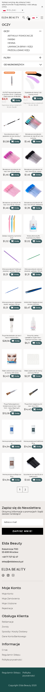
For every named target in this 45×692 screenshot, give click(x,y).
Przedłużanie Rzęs (19, 50)
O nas (5, 650)
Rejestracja (7, 608)
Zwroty (5, 627)
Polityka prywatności (12, 660)
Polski (11, 10)
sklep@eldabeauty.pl (12, 561)
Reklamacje (8, 622)
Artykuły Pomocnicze (20, 36)
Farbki (11, 39)
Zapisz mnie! (22, 531)
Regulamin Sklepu (11, 655)
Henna (11, 43)
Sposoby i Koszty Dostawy (14, 631)
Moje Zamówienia (11, 598)
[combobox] (22, 64)
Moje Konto (7, 594)
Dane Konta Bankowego (14, 636)
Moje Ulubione (9, 603)
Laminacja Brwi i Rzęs (20, 46)
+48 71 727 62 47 (10, 557)
